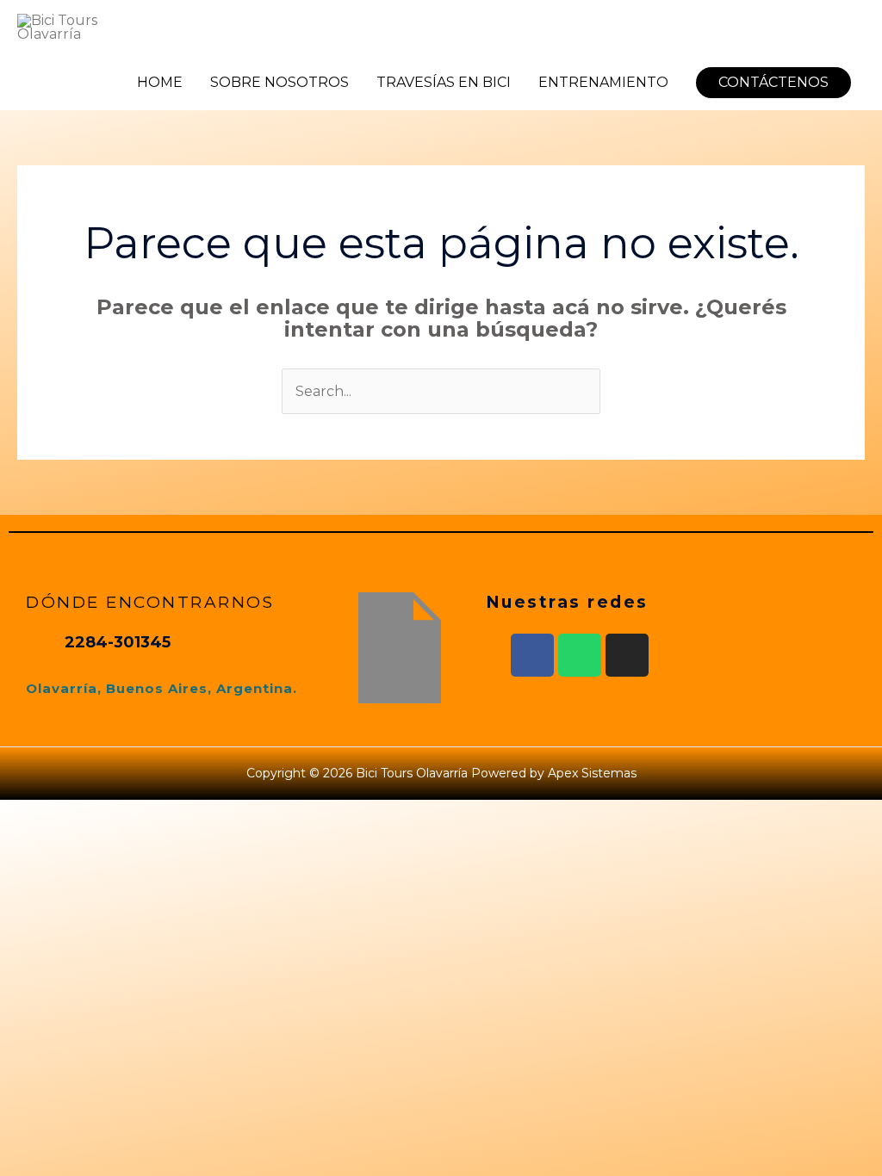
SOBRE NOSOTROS (279, 82)
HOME (160, 82)
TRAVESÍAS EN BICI (443, 82)
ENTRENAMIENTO (603, 82)
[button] (773, 82)
